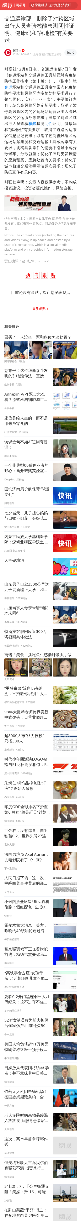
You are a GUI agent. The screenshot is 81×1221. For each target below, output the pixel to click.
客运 (8, 87)
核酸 (32, 123)
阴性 (49, 123)
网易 (7, 5)
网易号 (21, 5)
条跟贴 (40, 308)
